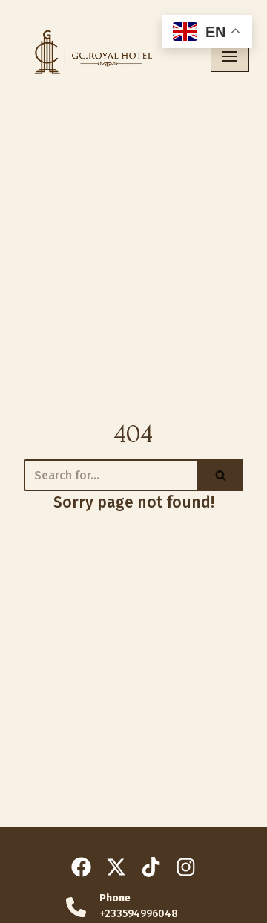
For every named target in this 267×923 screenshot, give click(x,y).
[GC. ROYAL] (89, 56)
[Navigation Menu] (230, 56)
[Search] (220, 475)
